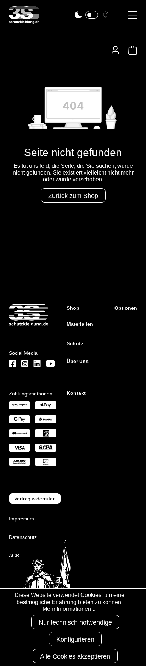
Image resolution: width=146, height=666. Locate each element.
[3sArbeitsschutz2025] (24, 21)
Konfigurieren (75, 639)
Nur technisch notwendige (75, 622)
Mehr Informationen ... (70, 609)
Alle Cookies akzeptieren (75, 656)
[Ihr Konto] (115, 50)
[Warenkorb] (130, 50)
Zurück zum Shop (73, 195)
